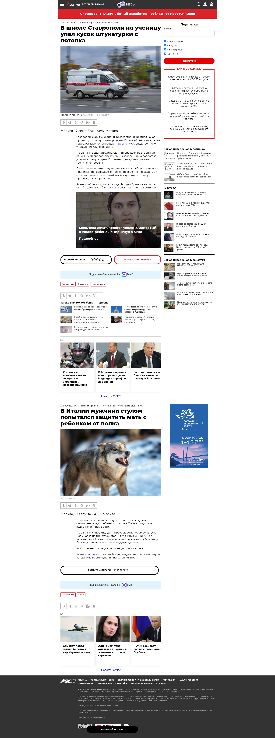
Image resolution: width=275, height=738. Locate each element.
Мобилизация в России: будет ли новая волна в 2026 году (193, 204)
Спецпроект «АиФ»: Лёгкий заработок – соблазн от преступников (137, 14)
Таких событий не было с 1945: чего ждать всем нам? (194, 284)
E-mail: (168, 28)
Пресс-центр (169, 680)
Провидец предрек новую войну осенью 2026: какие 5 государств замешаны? (189, 129)
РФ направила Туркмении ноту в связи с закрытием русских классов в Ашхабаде (140, 309)
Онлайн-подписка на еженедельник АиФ (138, 680)
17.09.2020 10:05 (67, 22)
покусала (113, 187)
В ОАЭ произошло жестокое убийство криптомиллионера (192, 274)
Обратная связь (86, 683)
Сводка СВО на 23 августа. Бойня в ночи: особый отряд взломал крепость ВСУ (189, 103)
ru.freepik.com (67, 498)
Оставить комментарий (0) (137, 260)
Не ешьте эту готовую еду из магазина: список (191, 265)
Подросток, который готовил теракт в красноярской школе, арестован (139, 319)
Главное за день (175, 41)
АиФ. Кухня (172, 54)
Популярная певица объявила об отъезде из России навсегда (191, 193)
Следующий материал (112, 729)
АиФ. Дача (172, 45)
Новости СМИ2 (111, 396)
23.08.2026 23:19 (68, 406)
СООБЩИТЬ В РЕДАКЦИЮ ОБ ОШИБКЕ (148, 683)
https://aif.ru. (87, 713)
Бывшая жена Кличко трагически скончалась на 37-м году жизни (192, 214)
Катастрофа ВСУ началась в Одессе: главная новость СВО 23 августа (189, 78)
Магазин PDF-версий (189, 680)
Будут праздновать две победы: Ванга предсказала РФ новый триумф (192, 247)
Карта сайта (121, 683)
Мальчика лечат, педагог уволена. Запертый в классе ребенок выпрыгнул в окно (117, 230)
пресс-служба (125, 143)
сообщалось (93, 554)
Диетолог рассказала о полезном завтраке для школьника (91, 328)
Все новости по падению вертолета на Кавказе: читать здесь (195, 293)
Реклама (82, 680)
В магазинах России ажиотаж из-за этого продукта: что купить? (194, 303)
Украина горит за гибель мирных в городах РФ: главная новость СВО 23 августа (189, 116)
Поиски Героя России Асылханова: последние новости (193, 235)
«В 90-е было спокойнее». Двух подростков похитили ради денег (194, 175)
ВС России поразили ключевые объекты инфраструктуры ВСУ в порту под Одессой (189, 91)
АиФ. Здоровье (174, 50)
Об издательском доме (102, 680)
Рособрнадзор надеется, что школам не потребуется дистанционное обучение (88, 319)
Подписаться (189, 61)
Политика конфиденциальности (91, 717)
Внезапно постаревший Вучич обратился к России (191, 225)
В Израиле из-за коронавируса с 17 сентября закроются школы (90, 308)
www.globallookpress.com (96, 115)
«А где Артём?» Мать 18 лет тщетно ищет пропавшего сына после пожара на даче (194, 166)
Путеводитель (105, 683)
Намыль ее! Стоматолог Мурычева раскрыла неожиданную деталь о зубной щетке (194, 155)
